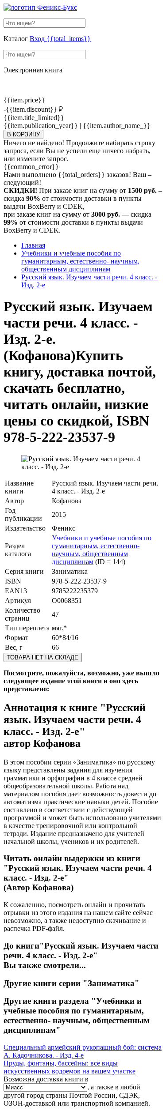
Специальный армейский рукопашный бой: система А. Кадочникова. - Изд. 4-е (83, 1051)
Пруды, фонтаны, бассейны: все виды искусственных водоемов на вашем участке (69, 1067)
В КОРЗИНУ (23, 134)
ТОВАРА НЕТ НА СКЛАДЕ (42, 657)
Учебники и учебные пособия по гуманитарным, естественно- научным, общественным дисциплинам (101, 549)
